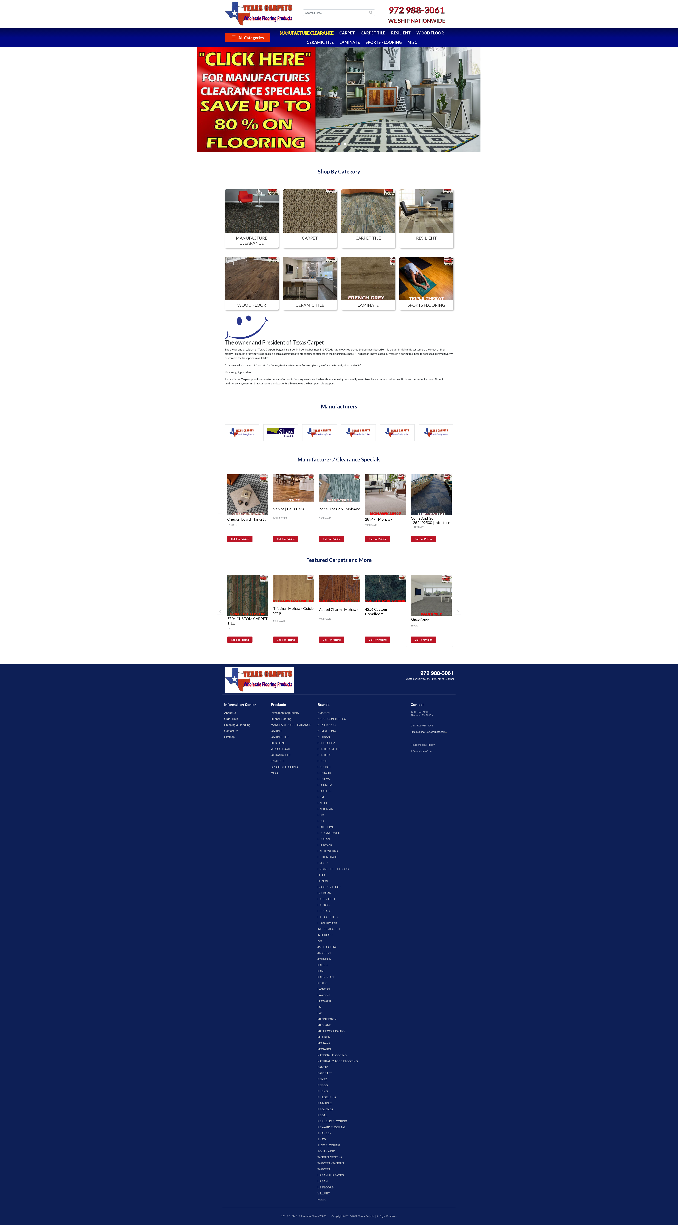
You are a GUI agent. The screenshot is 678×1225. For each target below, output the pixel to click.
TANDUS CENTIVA (329, 1157)
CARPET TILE (373, 33)
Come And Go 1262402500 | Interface (430, 520)
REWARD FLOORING (331, 1127)
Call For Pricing (240, 538)
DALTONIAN (325, 809)
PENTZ (322, 1079)
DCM (320, 815)
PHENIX (322, 1091)
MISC (412, 42)
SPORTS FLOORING (384, 42)
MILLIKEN (323, 1037)
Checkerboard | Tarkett (246, 519)
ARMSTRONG (326, 731)
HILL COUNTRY (327, 917)
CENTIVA (323, 779)
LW (319, 1013)
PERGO (322, 1085)
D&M (320, 797)
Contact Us (231, 731)
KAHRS (322, 965)
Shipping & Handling (237, 725)
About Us (230, 713)
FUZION (322, 881)
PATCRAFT (324, 1073)
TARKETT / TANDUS (330, 1163)
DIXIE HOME (325, 827)
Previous (220, 511)
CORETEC (324, 791)
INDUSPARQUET (328, 929)
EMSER (322, 863)
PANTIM (322, 1067)
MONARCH (324, 1049)
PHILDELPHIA (326, 1097)
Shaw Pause (420, 619)
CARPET (347, 33)
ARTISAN (323, 737)
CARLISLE (324, 767)
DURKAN (323, 839)
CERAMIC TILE (320, 42)
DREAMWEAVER (328, 833)
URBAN (322, 1181)
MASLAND (324, 1025)
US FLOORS (325, 1187)
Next (458, 511)
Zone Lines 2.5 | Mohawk (339, 509)
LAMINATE (350, 42)
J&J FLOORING (327, 947)
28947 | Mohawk (378, 519)
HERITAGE (324, 911)
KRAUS (322, 983)
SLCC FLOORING (328, 1145)
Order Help (231, 719)
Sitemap (229, 737)
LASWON (323, 989)
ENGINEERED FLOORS (333, 869)
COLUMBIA (324, 785)
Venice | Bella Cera (288, 509)
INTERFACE (325, 935)
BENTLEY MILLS (328, 749)
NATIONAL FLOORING (332, 1055)
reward (321, 1199)
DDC (320, 821)
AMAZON (323, 713)
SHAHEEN (324, 1133)
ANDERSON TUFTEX (331, 719)
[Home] (261, 14)
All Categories (251, 37)
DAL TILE (323, 803)
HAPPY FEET (326, 899)
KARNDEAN (325, 977)
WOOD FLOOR (430, 33)
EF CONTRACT (327, 857)
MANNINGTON (327, 1019)
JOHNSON (324, 959)
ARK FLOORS (326, 725)
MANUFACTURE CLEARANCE (307, 33)
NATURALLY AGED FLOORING (337, 1061)
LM (319, 1007)
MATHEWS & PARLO (330, 1031)
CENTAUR (324, 773)
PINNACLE (324, 1103)
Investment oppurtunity (285, 713)
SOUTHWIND (326, 1151)
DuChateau (324, 845)
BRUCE (322, 761)
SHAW (321, 1139)
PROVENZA (325, 1109)
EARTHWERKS (327, 851)
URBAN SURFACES (330, 1175)
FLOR (321, 875)
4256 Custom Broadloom (376, 611)
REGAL (322, 1115)
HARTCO (323, 905)
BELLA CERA (326, 743)
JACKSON (324, 953)
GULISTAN (324, 893)
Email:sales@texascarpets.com (428, 732)
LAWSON (323, 995)
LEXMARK (324, 1001)
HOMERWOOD (327, 923)
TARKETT (323, 1169)
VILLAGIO (323, 1193)
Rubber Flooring (281, 719)
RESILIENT (401, 33)
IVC (319, 941)
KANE (321, 971)
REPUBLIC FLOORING (332, 1121)
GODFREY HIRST (329, 887)
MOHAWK (323, 1043)
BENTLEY (324, 755)
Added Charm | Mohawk (338, 609)
